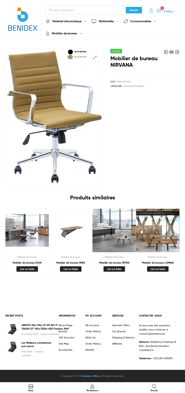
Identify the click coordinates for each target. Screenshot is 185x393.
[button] (95, 57)
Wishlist (89, 349)
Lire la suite (27, 269)
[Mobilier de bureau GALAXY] (177, 52)
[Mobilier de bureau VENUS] (166, 52)
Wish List (90, 337)
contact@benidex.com (152, 333)
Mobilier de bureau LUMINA (158, 262)
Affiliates (117, 343)
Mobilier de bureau (134, 86)
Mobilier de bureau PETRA (114, 262)
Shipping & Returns (123, 337)
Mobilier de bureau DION (27, 262)
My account (92, 325)
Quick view (27, 232)
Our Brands (119, 331)
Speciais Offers (121, 325)
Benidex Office (91, 376)
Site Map (64, 343)
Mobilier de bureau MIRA (70, 262)
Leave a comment (50, 334)
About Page (65, 325)
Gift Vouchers (66, 337)
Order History (93, 331)
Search (134, 10)
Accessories (65, 349)
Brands (63, 331)
